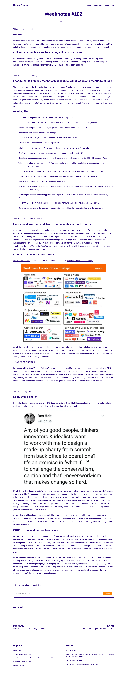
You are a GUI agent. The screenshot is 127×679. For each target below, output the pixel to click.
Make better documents (74, 660)
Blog (89, 5)
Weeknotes (98, 5)
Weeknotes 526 (18, 650)
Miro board (60, 47)
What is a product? (19, 665)
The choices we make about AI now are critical (82, 664)
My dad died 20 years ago (22, 654)
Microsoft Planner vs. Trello (22, 662)
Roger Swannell (22, 5)
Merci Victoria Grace (21, 261)
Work (107, 5)
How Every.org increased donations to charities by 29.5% (33, 658)
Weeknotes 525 (71, 668)
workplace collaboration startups (80, 261)
